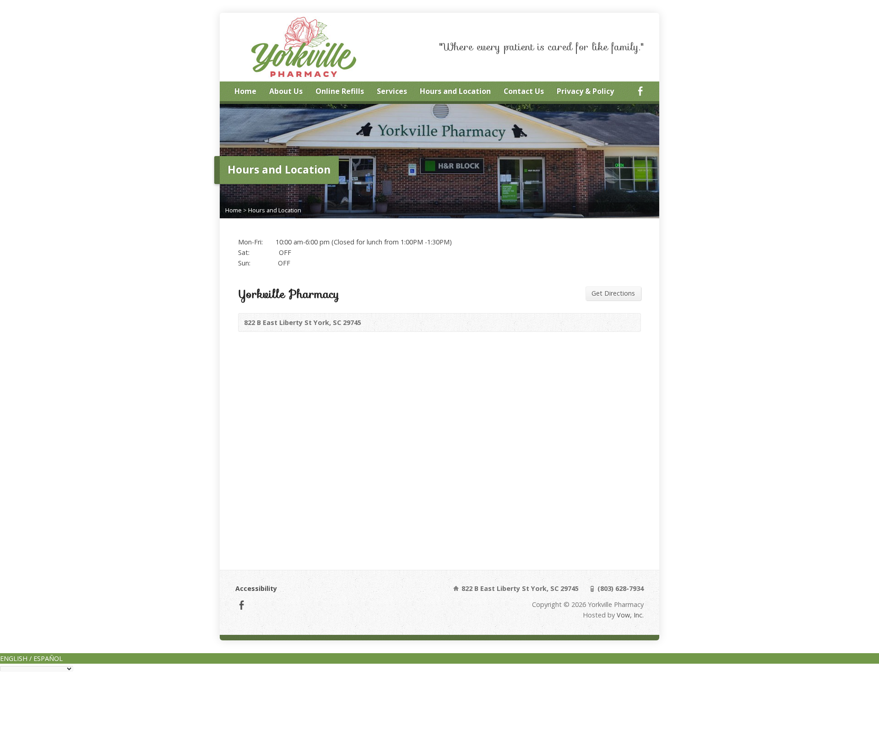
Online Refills (339, 91)
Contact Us (524, 91)
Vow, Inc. (630, 615)
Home (245, 91)
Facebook (640, 91)
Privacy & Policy (585, 91)
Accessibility (256, 588)
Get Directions (613, 293)
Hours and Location (455, 91)
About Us (286, 91)
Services (392, 91)
